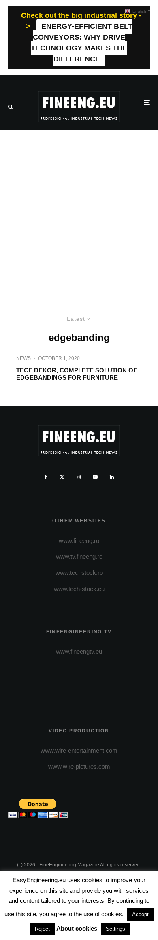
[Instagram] (78, 477)
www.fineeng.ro (79, 540)
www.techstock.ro (79, 572)
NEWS (23, 358)
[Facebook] (45, 477)
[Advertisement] (79, 213)
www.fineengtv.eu (79, 651)
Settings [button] (115, 929)
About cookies (76, 928)
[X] (61, 477)
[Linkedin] (112, 477)
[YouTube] (95, 477)
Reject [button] (42, 929)
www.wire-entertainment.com (79, 750)
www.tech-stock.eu (79, 588)
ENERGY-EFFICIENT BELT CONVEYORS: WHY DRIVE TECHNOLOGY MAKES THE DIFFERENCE (81, 42)
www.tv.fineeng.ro (79, 556)
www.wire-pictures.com (79, 766)
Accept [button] (140, 914)
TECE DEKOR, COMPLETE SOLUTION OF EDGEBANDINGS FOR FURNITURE (76, 374)
